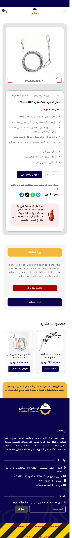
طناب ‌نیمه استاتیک (20, 95)
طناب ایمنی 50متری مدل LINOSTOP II (19, 356)
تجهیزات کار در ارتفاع (42, 95)
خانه (58, 95)
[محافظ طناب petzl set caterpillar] (51, 342)
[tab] (35, 252)
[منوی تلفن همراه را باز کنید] (65, 11)
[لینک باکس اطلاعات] (35, 215)
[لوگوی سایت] (35, 12)
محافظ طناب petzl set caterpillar (50, 356)
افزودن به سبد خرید (29, 174)
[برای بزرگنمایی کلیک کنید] (57, 77)
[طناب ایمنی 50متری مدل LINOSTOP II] (19, 342)
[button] (38, 195)
